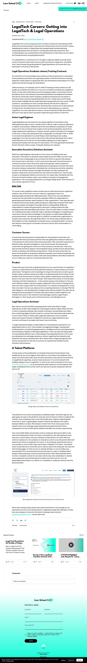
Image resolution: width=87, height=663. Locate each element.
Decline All (71, 660)
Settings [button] (63, 660)
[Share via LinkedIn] (21, 520)
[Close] (85, 660)
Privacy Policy (10, 661)
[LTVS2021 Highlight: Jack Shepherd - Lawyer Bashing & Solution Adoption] (71, 545)
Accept (79, 660)
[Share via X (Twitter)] (17, 520)
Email (26, 617)
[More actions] (74, 22)
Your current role (29, 625)
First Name (27, 609)
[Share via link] (25, 520)
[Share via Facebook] (13, 520)
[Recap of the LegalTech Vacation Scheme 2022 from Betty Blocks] (43, 545)
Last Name (47, 609)
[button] (81, 10)
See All (81, 535)
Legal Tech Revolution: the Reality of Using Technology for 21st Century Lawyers (15, 542)
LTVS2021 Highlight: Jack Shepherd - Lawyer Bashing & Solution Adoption (71, 556)
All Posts (6, 10)
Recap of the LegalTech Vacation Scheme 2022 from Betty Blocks (43, 556)
